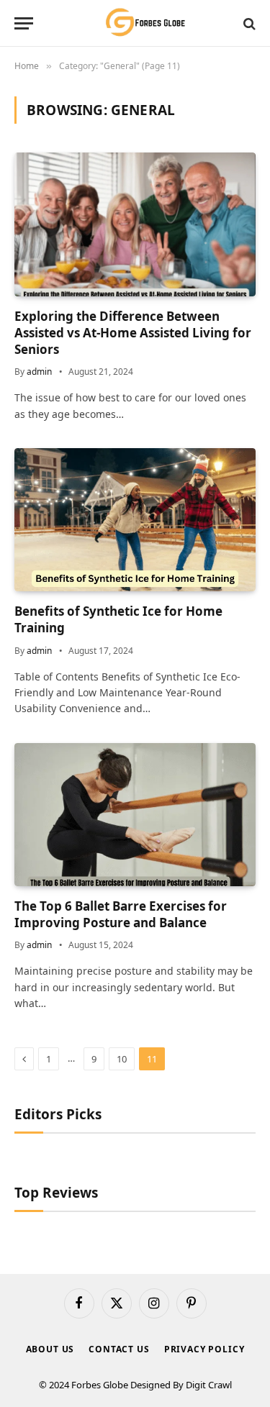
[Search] (248, 23)
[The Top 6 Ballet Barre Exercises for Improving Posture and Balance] (135, 814)
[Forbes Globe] (135, 23)
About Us (50, 1349)
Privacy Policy (204, 1349)
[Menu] (23, 23)
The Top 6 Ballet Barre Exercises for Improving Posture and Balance (120, 914)
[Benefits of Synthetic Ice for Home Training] (135, 519)
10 (122, 1058)
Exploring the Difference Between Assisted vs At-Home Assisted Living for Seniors (132, 333)
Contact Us (119, 1349)
